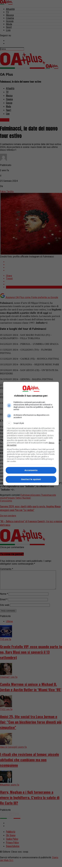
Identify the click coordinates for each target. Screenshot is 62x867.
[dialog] (31, 433)
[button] (31, 423)
